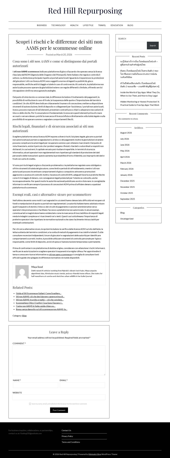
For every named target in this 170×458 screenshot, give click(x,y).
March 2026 (125, 163)
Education (117, 25)
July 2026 (124, 139)
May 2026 (124, 151)
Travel (102, 25)
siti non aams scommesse (60, 254)
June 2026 (124, 145)
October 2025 (126, 193)
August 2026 (126, 132)
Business (42, 25)
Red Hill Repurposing (85, 10)
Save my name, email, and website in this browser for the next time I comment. (59, 404)
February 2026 (126, 169)
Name (17, 380)
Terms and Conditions (71, 442)
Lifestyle (88, 25)
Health (74, 25)
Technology (58, 25)
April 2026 (125, 157)
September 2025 (127, 199)
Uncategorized (126, 218)
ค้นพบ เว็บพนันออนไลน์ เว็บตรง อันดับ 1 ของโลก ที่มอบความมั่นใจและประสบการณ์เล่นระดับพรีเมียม (139, 74)
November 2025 (127, 187)
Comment (19, 343)
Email (63, 380)
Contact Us (66, 430)
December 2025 (127, 181)
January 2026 (126, 175)
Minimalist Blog (95, 454)
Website (17, 392)
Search (122, 38)
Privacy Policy (67, 436)
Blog (130, 25)
